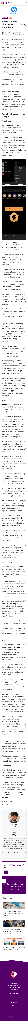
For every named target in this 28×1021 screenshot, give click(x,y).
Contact (14, 1000)
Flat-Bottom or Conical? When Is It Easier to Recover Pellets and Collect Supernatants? (13, 913)
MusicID (20, 647)
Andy (6, 34)
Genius (4, 404)
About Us (14, 1002)
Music (10, 17)
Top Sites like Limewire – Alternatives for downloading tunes (14, 886)
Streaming (4, 17)
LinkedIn (14, 827)
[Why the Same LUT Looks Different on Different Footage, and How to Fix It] (14, 944)
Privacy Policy (14, 1005)
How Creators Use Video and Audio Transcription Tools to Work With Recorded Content (12, 931)
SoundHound (7, 125)
